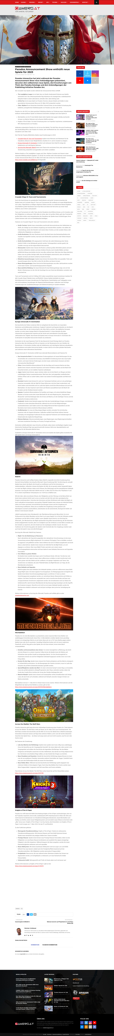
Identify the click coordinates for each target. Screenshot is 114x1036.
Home (17, 2)
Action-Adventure (86, 191)
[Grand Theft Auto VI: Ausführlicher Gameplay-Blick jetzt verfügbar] (80, 117)
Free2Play (84, 200)
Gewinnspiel (79, 202)
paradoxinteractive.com (22, 595)
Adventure (90, 193)
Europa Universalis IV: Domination (27, 143)
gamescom (90, 200)
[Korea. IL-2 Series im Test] (48, 1008)
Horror (78, 204)
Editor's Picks (18, 66)
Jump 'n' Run (93, 204)
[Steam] (90, 1027)
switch (91, 218)
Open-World (79, 211)
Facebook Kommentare (49, 945)
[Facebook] (82, 1022)
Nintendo (93, 209)
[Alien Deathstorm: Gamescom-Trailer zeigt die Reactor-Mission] (80, 149)
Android (79, 195)
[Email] (82, 1027)
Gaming (23, 2)
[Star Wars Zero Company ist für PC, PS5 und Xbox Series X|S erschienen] (80, 141)
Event (78, 200)
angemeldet (23, 954)
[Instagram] (90, 1022)
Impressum (49, 1034)
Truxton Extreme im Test (61, 992)
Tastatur (79, 220)
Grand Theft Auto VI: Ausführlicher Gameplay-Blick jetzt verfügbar (91, 117)
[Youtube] (94, 1022)
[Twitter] (86, 1022)
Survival (85, 218)
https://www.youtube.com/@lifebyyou (26, 160)
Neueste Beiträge (83, 111)
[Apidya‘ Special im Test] (48, 987)
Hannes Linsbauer (21, 74)
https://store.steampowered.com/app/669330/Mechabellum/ (33, 687)
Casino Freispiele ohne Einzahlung (81, 985)
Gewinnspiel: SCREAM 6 (22, 922)
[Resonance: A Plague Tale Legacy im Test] (48, 981)
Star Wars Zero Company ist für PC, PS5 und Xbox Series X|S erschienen (92, 140)
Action (78, 191)
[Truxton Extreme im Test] (48, 994)
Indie (84, 204)
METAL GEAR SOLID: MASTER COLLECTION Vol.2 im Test (61, 1001)
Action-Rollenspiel (81, 193)
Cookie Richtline (65, 1034)
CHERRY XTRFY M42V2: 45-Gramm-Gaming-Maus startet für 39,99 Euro (92, 132)
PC (21, 908)
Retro (85, 213)
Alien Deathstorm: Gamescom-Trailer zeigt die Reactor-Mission (92, 148)
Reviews (32, 2)
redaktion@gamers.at (48, 1027)
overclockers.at (88, 1034)
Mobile (87, 209)
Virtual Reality (92, 220)
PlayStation (90, 211)
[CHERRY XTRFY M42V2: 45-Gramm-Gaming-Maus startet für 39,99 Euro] (80, 132)
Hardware (87, 202)
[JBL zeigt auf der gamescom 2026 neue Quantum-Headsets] (80, 125)
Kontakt (85, 2)
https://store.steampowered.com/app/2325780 (29, 773)
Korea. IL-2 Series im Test (61, 1006)
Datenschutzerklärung (57, 1034)
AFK (47, 2)
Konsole (17, 908)
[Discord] (94, 1027)
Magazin (63, 2)
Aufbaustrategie (86, 195)
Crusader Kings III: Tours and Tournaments (30, 138)
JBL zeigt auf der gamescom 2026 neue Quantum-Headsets (92, 125)
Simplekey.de (76, 982)
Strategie (79, 218)
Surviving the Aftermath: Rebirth (27, 147)
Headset (93, 202)
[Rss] (86, 1027)
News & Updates (28, 66)
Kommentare (35, 945)
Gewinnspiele (74, 2)
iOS (87, 204)
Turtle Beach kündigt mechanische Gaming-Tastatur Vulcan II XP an (26, 1008)
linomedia (78, 1034)
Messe (78, 209)
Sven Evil (57, 987)
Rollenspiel (90, 213)
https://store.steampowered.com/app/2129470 (29, 866)
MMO (83, 209)
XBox (78, 222)
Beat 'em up (94, 195)
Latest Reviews (49, 974)
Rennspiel (79, 213)
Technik (54, 2)
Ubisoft (84, 220)
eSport (40, 2)
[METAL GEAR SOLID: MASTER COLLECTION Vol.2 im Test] (48, 1001)
